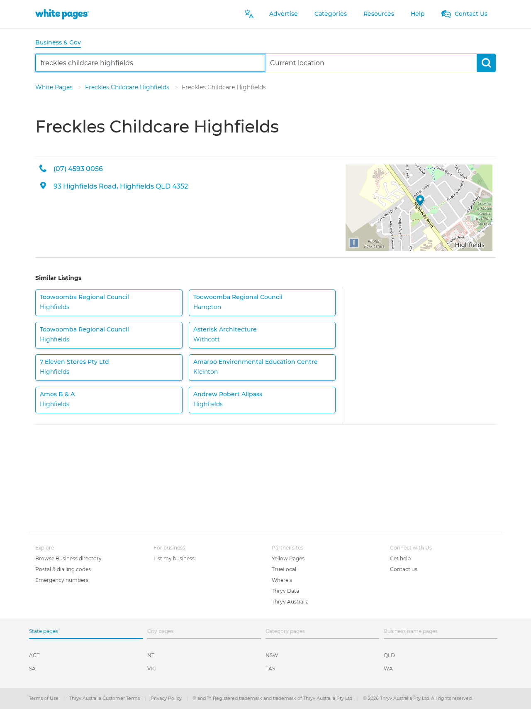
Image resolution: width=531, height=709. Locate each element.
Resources (378, 13)
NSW (272, 655)
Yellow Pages (288, 558)
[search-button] (486, 63)
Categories (330, 13)
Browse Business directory (68, 558)
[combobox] (150, 63)
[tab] (61, 43)
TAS (270, 668)
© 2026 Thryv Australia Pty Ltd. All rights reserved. (418, 698)
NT (150, 655)
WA (388, 668)
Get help (400, 558)
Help (418, 13)
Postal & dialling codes (63, 569)
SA (32, 668)
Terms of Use (44, 698)
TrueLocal (284, 569)
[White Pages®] (62, 14)
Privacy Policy (167, 698)
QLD (389, 655)
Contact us (403, 569)
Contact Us (470, 13)
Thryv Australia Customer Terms (105, 698)
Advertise (283, 13)
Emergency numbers (61, 580)
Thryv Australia (290, 602)
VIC (151, 668)
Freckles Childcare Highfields (128, 87)
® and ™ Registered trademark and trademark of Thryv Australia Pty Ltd (272, 698)
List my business (174, 558)
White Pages (54, 87)
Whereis (282, 580)
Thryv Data (285, 591)
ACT (34, 655)
